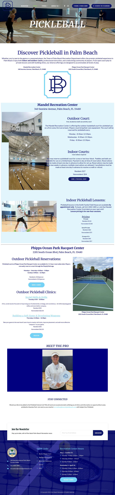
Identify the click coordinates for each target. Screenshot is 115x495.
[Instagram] (68, 6)
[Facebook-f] (64, 6)
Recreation (24, 6)
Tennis (35, 6)
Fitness (44, 6)
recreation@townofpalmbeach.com (65, 407)
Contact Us (54, 6)
